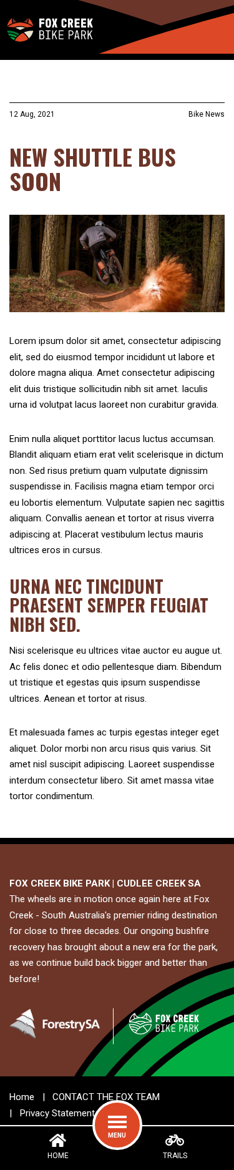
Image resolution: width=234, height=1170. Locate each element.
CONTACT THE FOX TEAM (106, 1097)
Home (21, 1097)
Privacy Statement (57, 1113)
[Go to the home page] (49, 27)
